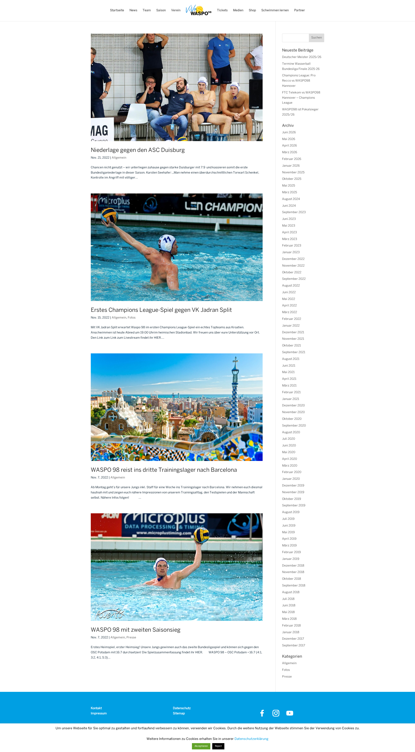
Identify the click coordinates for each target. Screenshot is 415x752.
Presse (131, 637)
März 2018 (289, 619)
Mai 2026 (288, 139)
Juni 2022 (289, 292)
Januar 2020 (291, 479)
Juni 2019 (288, 525)
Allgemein (119, 157)
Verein (175, 10)
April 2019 (289, 539)
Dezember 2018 (293, 565)
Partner (299, 10)
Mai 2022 (288, 299)
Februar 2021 (291, 392)
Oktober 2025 (291, 179)
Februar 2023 (291, 245)
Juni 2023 (289, 219)
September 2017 (293, 645)
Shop (252, 10)
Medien (238, 10)
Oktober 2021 (291, 345)
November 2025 (293, 172)
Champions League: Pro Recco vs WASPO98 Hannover (299, 80)
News (133, 10)
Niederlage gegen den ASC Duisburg (138, 150)
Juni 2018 (288, 605)
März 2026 (289, 152)
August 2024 (291, 199)
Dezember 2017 (293, 639)
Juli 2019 (288, 519)
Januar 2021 (290, 399)
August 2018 (291, 592)
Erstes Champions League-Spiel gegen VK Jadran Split (161, 310)
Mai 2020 (288, 452)
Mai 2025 (288, 185)
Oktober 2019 (291, 499)
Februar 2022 (291, 319)
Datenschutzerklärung (251, 739)
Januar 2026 (291, 165)
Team (147, 10)
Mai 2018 (288, 612)
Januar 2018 (290, 632)
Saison (161, 10)
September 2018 (293, 585)
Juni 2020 (289, 445)
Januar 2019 (290, 559)
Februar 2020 (291, 472)
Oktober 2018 (291, 579)
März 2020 (289, 465)
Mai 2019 (288, 532)
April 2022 (289, 305)
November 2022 (293, 265)
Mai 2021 (288, 372)
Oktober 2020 (292, 419)
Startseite (117, 10)
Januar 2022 (291, 325)
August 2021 (290, 359)
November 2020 (293, 412)
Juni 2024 (289, 206)
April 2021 (289, 379)
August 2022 (291, 285)
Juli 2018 (288, 599)
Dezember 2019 (293, 485)
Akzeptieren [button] (201, 746)
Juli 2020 (288, 439)
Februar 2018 (291, 625)
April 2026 (289, 145)
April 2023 (289, 232)
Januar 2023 (291, 252)
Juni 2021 (288, 365)
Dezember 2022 (293, 259)
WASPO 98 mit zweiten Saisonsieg (135, 630)
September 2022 (294, 279)
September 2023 (294, 212)
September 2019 (293, 505)
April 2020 (289, 459)
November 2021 (293, 339)
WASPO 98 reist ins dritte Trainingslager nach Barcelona (164, 470)
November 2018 (293, 572)
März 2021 (289, 385)
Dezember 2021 (293, 332)
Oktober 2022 (291, 272)
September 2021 (293, 352)
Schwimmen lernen (275, 10)
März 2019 (289, 545)
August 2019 (291, 512)
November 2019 (293, 492)
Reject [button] (218, 746)
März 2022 (289, 312)
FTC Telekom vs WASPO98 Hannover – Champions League (301, 98)
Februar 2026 (291, 159)
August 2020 (291, 432)
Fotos (132, 317)
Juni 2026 (289, 132)
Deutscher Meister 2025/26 (301, 57)
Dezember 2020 (293, 405)
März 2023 (289, 239)
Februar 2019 (291, 552)
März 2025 (289, 192)
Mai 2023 (288, 225)
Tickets (222, 10)
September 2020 (294, 425)
